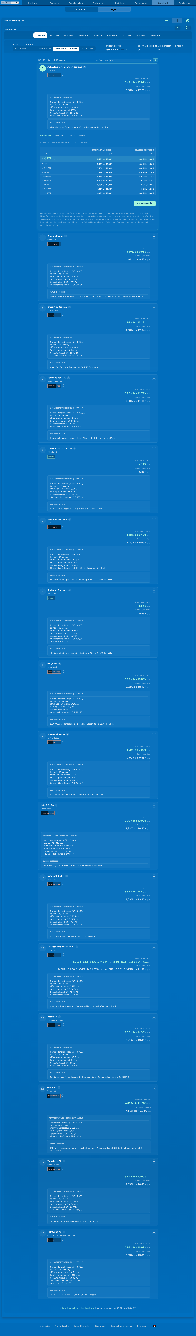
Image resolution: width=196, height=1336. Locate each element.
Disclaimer (100, 1326)
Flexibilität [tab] (71, 135)
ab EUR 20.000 (87, 49)
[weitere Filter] (177, 27)
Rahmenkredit (141, 3)
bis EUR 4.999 (20, 49)
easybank (52, 663)
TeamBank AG (54, 1232)
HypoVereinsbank (56, 734)
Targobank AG (54, 1161)
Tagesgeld (54, 3)
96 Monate (155, 35)
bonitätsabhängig (54, 75)
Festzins (51, 456)
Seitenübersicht (82, 1326)
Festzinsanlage (76, 3)
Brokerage (98, 3)
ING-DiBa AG (47, 805)
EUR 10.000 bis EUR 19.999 (66, 49)
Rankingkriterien (87, 1308)
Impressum (142, 1326)
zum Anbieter (144, 203)
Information (81, 9)
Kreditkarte (120, 3)
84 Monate (140, 35)
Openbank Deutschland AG (61, 946)
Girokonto (32, 3)
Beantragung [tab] (84, 135)
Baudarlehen (185, 3)
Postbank (52, 1016)
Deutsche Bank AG (56, 377)
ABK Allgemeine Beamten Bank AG (64, 67)
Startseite (45, 1326)
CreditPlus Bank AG (57, 307)
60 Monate (112, 35)
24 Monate (68, 35)
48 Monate (97, 35)
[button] (98, 98)
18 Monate (54, 35)
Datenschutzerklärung (121, 1326)
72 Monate (126, 35)
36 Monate (83, 35)
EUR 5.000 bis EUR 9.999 (41, 49)
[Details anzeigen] (154, 67)
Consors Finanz (55, 236)
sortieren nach (102, 60)
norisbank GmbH (55, 876)
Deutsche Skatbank (57, 519)
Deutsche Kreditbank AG (59, 448)
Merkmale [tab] (59, 135)
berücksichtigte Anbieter (69, 1308)
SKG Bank (52, 1087)
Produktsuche (62, 1326)
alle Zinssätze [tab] (45, 135)
